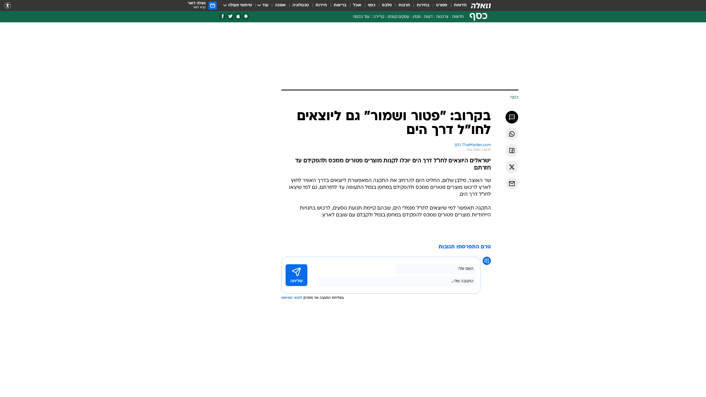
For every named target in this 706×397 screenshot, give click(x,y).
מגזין (417, 17)
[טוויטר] (230, 16)
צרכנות (442, 17)
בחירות (423, 5)
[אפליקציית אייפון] (238, 16)
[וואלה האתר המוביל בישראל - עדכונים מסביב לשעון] (481, 5)
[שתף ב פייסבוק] (512, 150)
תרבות (404, 5)
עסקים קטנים (398, 17)
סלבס (387, 5)
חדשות (460, 5)
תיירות (321, 5)
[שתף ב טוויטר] (512, 167)
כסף (371, 5)
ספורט (441, 5)
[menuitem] (457, 5)
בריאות (340, 5)
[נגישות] (7, 5)
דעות (428, 17)
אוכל (357, 5)
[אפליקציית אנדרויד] (245, 16)
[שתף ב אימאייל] (512, 183)
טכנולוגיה (300, 5)
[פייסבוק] (222, 16)
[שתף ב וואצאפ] (512, 134)
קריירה (378, 17)
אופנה (280, 5)
